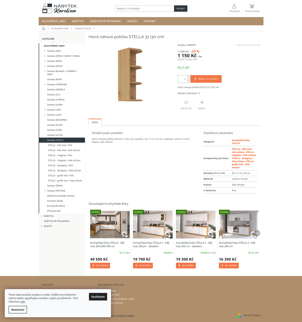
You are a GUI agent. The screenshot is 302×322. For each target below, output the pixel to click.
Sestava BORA (54, 79)
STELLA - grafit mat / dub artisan (65, 180)
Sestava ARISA (54, 60)
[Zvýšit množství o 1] (188, 77)
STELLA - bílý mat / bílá (60, 145)
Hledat (181, 8)
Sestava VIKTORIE (56, 190)
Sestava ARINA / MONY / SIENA (63, 55)
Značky (48, 226)
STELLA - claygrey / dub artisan (64, 160)
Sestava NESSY (55, 66)
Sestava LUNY (54, 114)
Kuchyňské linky (54, 45)
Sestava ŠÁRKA (55, 185)
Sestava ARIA (54, 50)
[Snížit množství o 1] (188, 81)
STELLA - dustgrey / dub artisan (64, 170)
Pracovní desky (55, 200)
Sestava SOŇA (54, 129)
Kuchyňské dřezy (56, 205)
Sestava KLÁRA (55, 104)
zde (23, 301)
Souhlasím (98, 296)
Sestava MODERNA (57, 119)
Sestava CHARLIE (56, 99)
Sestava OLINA (54, 124)
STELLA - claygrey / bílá (60, 155)
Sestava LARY (54, 109)
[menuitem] (54, 21)
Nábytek (49, 215)
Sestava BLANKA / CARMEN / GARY (62, 73)
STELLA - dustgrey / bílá (60, 165)
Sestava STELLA (55, 140)
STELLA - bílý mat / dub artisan (64, 150)
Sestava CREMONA (57, 84)
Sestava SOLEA (55, 134)
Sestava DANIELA (56, 89)
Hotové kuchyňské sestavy (61, 195)
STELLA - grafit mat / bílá (61, 175)
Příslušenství (54, 210)
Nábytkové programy (57, 221)
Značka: (187, 44)
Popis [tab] (95, 122)
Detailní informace (187, 93)
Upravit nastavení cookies (120, 315)
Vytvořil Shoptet (252, 315)
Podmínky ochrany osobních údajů (116, 298)
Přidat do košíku (208, 78)
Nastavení (17, 309)
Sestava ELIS (53, 94)
